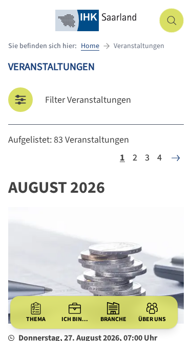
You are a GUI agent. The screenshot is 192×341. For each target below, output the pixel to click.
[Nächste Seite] (175, 158)
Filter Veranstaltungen (88, 100)
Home (90, 46)
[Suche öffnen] (171, 20)
